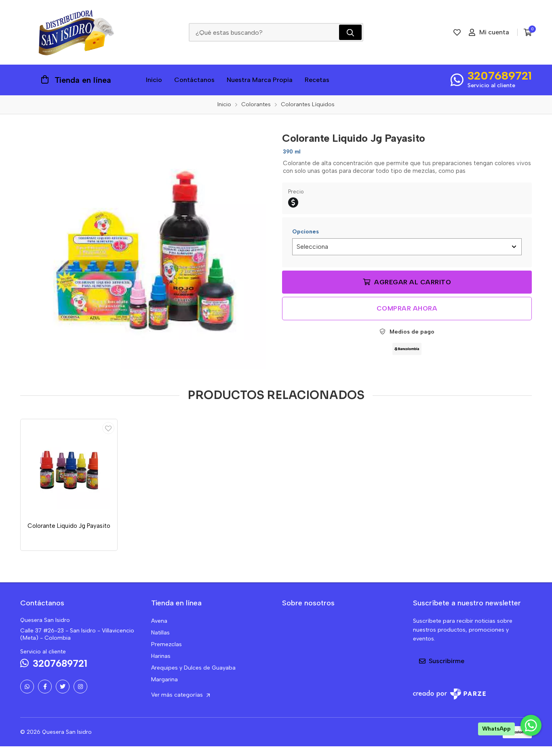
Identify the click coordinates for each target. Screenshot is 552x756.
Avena (159, 620)
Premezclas (166, 644)
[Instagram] (80, 686)
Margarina (164, 679)
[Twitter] (63, 686)
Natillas (160, 632)
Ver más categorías (177, 694)
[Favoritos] (457, 32)
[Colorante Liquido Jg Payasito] (145, 247)
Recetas (317, 80)
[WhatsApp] (27, 686)
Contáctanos (194, 80)
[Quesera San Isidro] (75, 32)
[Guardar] (108, 428)
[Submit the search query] (350, 32)
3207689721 (500, 75)
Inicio (154, 80)
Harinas (161, 656)
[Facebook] (45, 686)
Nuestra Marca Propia (260, 80)
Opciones (305, 231)
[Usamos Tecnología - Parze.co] (449, 694)
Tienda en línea (83, 80)
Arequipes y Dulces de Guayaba (193, 667)
